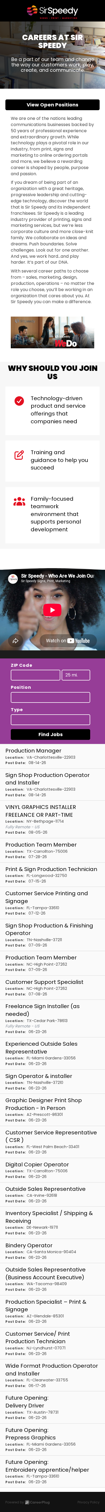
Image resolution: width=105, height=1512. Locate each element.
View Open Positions (52, 104)
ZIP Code (21, 665)
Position (21, 687)
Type (17, 710)
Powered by (14, 1502)
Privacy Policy (89, 1502)
